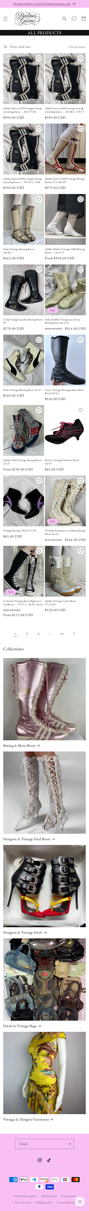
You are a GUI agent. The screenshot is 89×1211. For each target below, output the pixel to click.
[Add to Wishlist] (39, 58)
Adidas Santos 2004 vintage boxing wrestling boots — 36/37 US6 (22, 110)
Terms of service (23, 1202)
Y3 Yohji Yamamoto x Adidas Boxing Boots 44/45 (65, 532)
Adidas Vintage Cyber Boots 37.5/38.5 (60, 602)
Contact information (67, 1202)
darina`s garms (29, 1195)
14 (62, 633)
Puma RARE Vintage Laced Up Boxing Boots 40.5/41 (62, 321)
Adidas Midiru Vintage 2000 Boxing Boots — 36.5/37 (65, 251)
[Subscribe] (69, 1144)
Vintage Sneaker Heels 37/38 (19, 530)
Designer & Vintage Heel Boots (26, 839)
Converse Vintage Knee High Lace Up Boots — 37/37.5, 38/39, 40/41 (23, 602)
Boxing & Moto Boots (19, 745)
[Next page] (73, 633)
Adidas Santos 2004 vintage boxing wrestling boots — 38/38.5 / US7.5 (64, 110)
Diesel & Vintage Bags (20, 1025)
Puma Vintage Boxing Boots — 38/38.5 (20, 251)
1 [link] (15, 634)
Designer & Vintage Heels (22, 932)
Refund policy (49, 1195)
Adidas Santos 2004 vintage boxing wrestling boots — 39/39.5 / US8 (22, 180)
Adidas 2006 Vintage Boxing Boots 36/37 (22, 462)
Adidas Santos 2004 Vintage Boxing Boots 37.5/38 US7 (64, 180)
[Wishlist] (74, 18)
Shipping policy (44, 1202)
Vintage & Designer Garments (26, 1119)
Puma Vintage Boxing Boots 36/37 (22, 390)
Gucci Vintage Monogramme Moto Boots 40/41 (64, 391)
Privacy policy (68, 1195)
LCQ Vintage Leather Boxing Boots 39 (23, 321)
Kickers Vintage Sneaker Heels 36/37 (62, 462)
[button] (5, 18)
